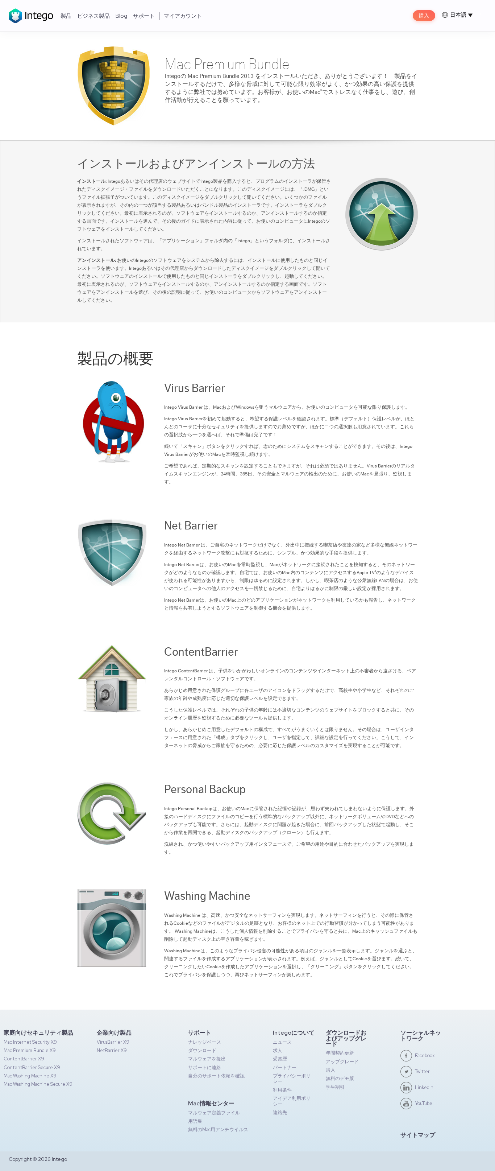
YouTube (423, 1103)
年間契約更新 (340, 1053)
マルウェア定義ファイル (214, 1113)
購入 (424, 15)
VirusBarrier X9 (113, 1042)
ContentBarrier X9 (24, 1059)
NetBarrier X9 (112, 1050)
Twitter (422, 1071)
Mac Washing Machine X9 (30, 1076)
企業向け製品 (114, 1032)
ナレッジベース (204, 1042)
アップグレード (342, 1062)
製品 (66, 16)
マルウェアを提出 (207, 1059)
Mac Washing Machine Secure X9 (38, 1084)
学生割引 (335, 1087)
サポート (144, 16)
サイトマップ (417, 1135)
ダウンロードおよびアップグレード (346, 1038)
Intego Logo (31, 15)
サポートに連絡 (204, 1067)
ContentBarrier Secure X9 (32, 1067)
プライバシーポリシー (292, 1078)
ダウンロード (202, 1050)
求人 (277, 1050)
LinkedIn (424, 1087)
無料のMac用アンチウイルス (218, 1129)
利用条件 (282, 1090)
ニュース (282, 1042)
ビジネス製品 (93, 16)
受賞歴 (280, 1059)
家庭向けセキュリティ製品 (38, 1032)
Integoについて (294, 1032)
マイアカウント (183, 16)
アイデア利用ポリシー (292, 1101)
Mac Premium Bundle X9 (30, 1050)
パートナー (284, 1067)
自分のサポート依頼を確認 (216, 1076)
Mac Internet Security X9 (30, 1042)
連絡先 (280, 1112)
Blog (121, 16)
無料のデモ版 (340, 1078)
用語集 (195, 1121)
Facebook (425, 1055)
